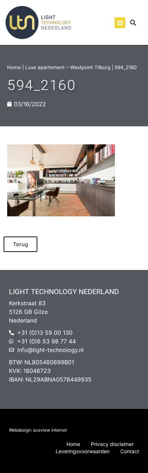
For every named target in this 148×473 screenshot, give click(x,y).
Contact (129, 451)
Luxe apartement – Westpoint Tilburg (67, 67)
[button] (120, 22)
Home (14, 67)
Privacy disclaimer (112, 444)
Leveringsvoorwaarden (83, 451)
